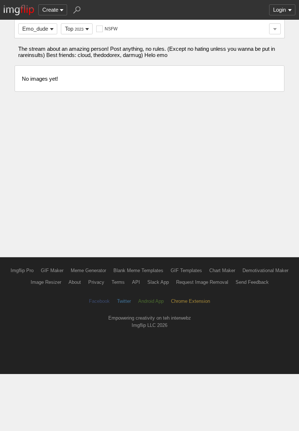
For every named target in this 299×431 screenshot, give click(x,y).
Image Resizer (46, 282)
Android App (151, 301)
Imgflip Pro (22, 270)
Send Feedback (252, 282)
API (136, 282)
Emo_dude (35, 29)
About (75, 282)
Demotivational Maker (265, 270)
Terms (118, 282)
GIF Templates (186, 270)
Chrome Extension (190, 301)
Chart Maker (222, 270)
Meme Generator (88, 270)
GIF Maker (52, 270)
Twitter (124, 301)
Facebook (99, 301)
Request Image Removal (202, 282)
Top (74, 29)
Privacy (96, 282)
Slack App (158, 282)
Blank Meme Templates (138, 270)
